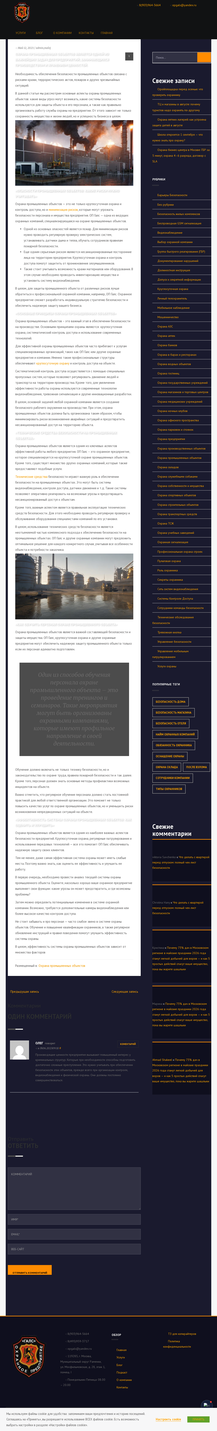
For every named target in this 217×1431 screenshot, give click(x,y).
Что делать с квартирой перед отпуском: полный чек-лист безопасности (180, 862)
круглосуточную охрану (52, 363)
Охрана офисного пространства (178, 420)
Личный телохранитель (172, 298)
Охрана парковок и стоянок (175, 430)
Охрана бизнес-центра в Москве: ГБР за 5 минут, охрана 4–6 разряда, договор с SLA (181, 155)
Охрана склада (167, 767)
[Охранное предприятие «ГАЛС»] (23, 12)
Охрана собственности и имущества (180, 486)
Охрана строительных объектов (178, 505)
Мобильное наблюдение (173, 308)
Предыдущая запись (24, 992)
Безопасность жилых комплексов (178, 214)
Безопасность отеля (171, 723)
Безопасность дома (170, 702)
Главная (107, 33)
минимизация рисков (63, 210)
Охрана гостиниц (168, 373)
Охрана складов (168, 467)
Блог (39, 33)
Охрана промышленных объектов (62, 966)
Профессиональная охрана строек (179, 552)
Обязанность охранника (174, 745)
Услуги (21, 33)
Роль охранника (167, 570)
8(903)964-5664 (150, 5)
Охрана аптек (166, 336)
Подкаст (122, 1372)
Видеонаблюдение (169, 233)
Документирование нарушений (177, 261)
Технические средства (31, 477)
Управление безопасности (174, 642)
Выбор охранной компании (175, 242)
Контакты (86, 33)
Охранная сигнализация (172, 542)
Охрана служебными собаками (177, 476)
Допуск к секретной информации (179, 279)
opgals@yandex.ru (184, 5)
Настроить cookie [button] (168, 1419)
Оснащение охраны (170, 756)
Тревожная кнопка (169, 632)
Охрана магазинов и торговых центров (182, 392)
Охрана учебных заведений (175, 533)
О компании (62, 33)
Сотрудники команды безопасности (180, 608)
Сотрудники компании (173, 778)
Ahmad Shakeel (162, 1060)
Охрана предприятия (171, 439)
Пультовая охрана (169, 561)
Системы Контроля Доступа (175, 598)
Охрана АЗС (165, 326)
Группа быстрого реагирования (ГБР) (181, 251)
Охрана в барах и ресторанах (176, 355)
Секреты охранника (170, 580)
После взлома (196, 767)
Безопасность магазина (173, 712)
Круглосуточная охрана (172, 289)
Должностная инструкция (173, 270)
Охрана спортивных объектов (176, 495)
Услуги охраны (166, 666)
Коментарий (128, 1044)
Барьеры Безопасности (172, 195)
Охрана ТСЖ (165, 523)
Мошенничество (168, 317)
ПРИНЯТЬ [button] (198, 1419)
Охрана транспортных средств (177, 514)
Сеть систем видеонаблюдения (177, 589)
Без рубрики (165, 205)
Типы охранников (169, 789)
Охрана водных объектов (174, 364)
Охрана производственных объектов (181, 448)
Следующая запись (125, 992)
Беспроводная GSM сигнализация (179, 223)
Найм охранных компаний (175, 734)
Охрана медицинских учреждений (179, 401)
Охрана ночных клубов (172, 411)
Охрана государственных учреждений (182, 383)
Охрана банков (167, 345)
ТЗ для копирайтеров (182, 1334)
